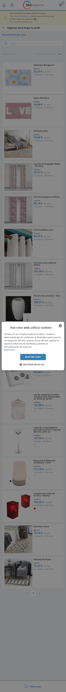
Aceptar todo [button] (33, 357)
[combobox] (60, 325)
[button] (33, 364)
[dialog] (33, 346)
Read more (9, 350)
